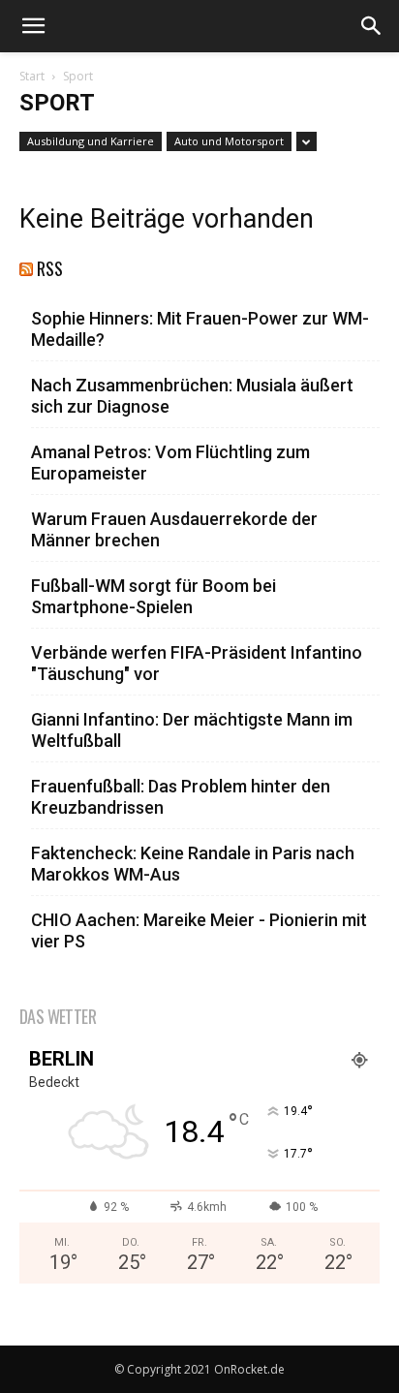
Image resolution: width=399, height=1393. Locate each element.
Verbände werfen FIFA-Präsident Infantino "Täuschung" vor (196, 663)
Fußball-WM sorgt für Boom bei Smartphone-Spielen (153, 596)
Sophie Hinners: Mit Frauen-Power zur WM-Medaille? (200, 329)
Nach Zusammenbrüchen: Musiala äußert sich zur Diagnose (192, 396)
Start (32, 76)
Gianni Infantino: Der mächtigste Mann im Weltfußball (192, 730)
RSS (50, 269)
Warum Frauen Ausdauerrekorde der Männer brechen (174, 529)
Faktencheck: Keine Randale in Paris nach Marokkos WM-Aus (192, 863)
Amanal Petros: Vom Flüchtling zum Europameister (170, 462)
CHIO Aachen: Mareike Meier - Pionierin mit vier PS (199, 930)
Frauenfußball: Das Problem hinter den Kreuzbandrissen (180, 797)
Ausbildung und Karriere (90, 141)
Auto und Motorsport (229, 141)
